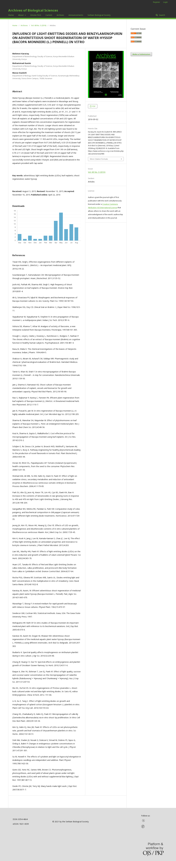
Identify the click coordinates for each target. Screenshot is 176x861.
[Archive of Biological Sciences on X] (143, 821)
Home (11, 15)
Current (49, 15)
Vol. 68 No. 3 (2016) (38, 25)
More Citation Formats (99, 159)
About (21, 15)
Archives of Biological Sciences (33, 10)
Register (156, 2)
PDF (93, 106)
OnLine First (35, 15)
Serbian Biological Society (99, 15)
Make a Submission (141, 54)
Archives (60, 15)
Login (165, 2)
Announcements (75, 15)
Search (161, 15)
